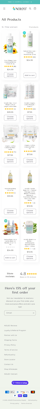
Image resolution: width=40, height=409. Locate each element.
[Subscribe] (33, 312)
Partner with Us (10, 335)
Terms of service (10, 350)
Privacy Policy (10, 345)
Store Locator (9, 359)
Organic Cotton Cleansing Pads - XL (29, 146)
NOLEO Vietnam (10, 374)
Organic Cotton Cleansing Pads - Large (10, 147)
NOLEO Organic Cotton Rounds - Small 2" (29, 104)
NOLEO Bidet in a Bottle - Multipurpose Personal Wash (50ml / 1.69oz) (30, 243)
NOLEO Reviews (10, 326)
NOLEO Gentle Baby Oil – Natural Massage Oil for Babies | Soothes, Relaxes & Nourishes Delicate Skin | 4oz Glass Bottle (29, 194)
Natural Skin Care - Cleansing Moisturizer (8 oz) (29, 52)
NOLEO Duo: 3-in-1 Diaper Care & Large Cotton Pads (10, 104)
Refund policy (9, 355)
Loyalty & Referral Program (15, 330)
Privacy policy (14, 403)
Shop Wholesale (10, 369)
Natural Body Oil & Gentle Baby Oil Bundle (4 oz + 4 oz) (10, 242)
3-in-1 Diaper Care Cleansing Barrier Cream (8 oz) (10, 62)
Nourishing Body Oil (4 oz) (10, 189)
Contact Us (8, 364)
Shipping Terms (10, 340)
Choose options (10, 75)
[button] (4, 8)
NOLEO (10, 400)
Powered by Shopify (19, 400)
